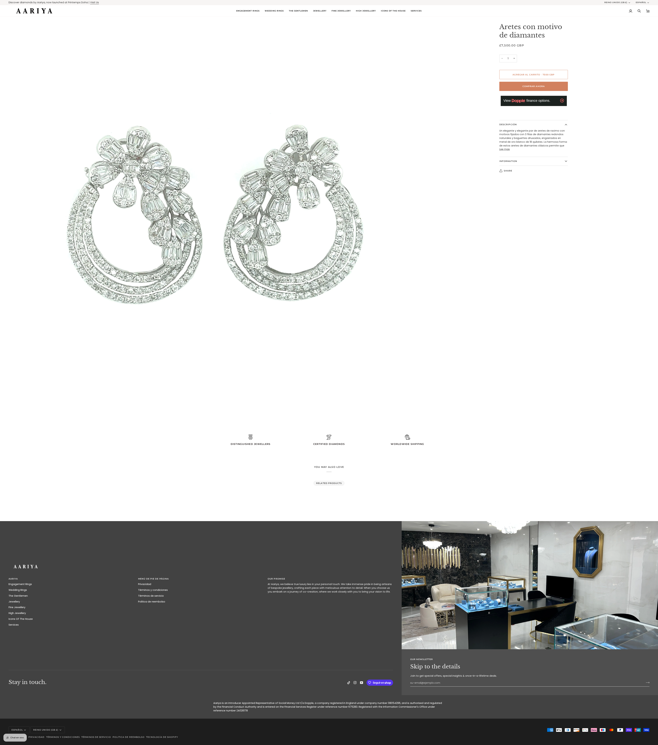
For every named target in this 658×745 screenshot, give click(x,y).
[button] (274, 11)
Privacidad (144, 584)
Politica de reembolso (151, 601)
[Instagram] (355, 682)
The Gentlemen (18, 596)
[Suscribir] (646, 682)
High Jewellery (17, 613)
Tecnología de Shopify (162, 737)
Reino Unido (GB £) (615, 2)
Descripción (508, 124)
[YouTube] (361, 682)
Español (641, 2)
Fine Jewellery (17, 607)
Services (14, 624)
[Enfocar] (15, 412)
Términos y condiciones (153, 590)
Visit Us (94, 2)
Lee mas (504, 149)
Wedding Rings (18, 590)
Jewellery (14, 601)
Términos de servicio (151, 596)
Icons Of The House (21, 619)
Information (508, 161)
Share (508, 170)
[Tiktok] (348, 682)
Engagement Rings (20, 584)
